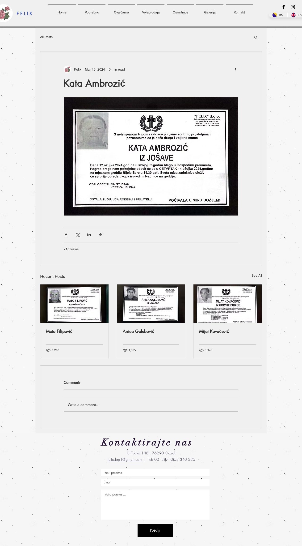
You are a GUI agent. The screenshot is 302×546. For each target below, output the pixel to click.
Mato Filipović (59, 331)
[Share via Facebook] (66, 234)
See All (257, 275)
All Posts (46, 37)
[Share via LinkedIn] (89, 234)
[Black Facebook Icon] (283, 7)
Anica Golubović (138, 331)
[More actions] (235, 69)
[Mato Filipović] (74, 303)
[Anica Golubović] (151, 303)
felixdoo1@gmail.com (125, 459)
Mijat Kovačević (214, 331)
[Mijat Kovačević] (227, 303)
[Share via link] (100, 234)
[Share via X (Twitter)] (77, 234)
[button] (256, 37)
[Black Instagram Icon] (293, 7)
